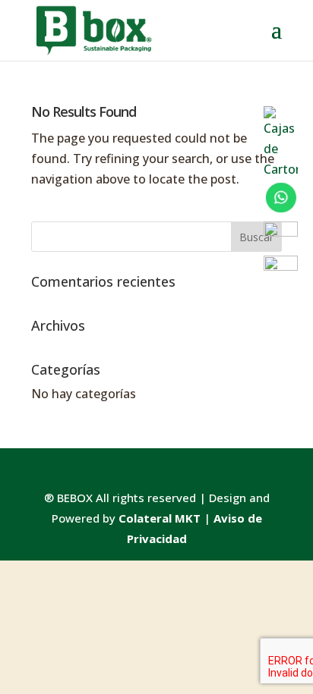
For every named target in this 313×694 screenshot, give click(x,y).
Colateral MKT (160, 518)
